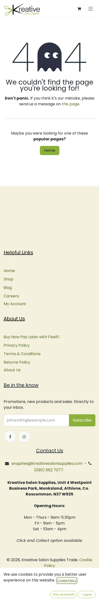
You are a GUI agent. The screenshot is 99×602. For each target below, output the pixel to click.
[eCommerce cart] (79, 9)
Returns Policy (17, 362)
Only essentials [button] (64, 594)
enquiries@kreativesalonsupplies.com (47, 463)
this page (70, 104)
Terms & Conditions (22, 354)
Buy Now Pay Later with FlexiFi (31, 337)
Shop (8, 279)
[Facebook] (10, 437)
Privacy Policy (17, 345)
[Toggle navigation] (90, 9)
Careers (11, 296)
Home (49, 150)
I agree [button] (87, 594)
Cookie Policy (66, 580)
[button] (82, 420)
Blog (8, 287)
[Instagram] (24, 437)
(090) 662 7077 (48, 470)
